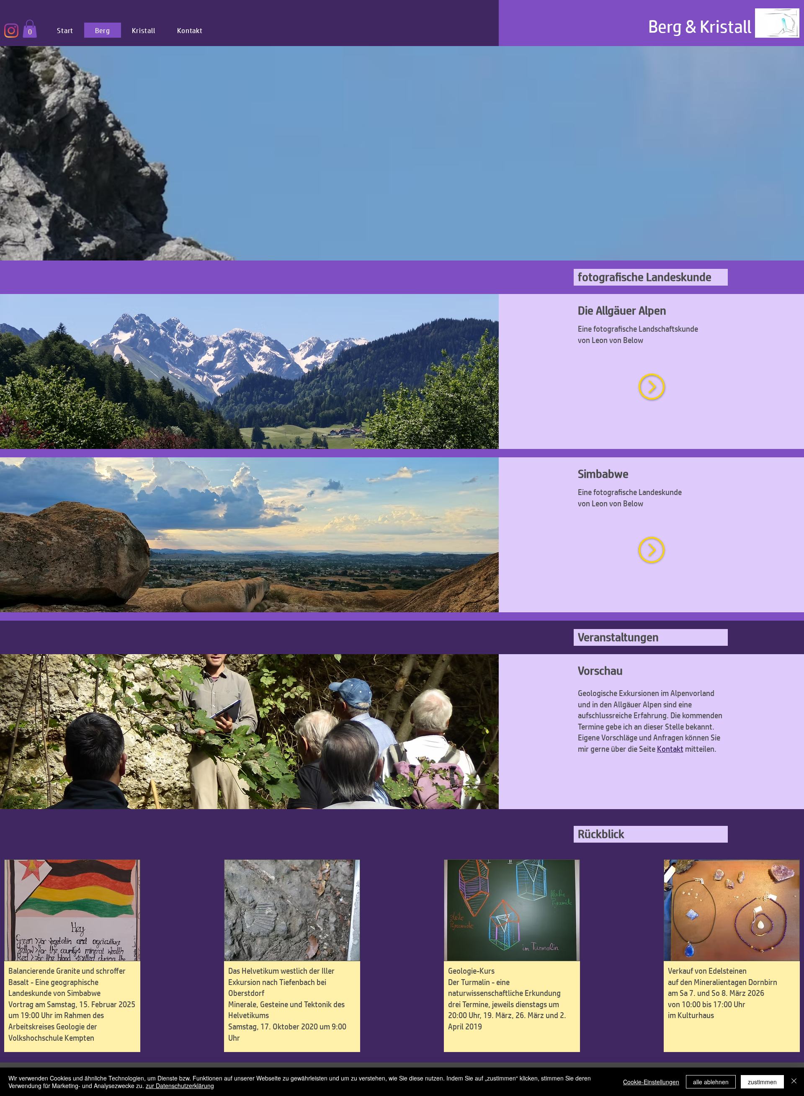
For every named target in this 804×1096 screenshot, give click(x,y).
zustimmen (762, 1082)
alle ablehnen (711, 1082)
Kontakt (670, 748)
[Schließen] (794, 1081)
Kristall (726, 26)
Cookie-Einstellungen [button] (651, 1082)
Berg (665, 26)
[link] (29, 29)
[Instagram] (11, 30)
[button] (72, 910)
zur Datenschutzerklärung (180, 1085)
